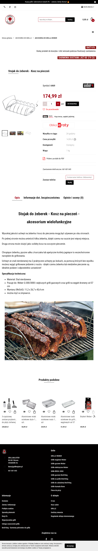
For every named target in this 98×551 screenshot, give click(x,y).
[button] (53, 450)
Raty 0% (5, 516)
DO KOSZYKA (72, 104)
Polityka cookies (8, 509)
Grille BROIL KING (57, 471)
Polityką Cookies (34, 543)
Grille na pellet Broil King (59, 479)
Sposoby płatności (8, 512)
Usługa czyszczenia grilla (11, 524)
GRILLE (53, 509)
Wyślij (70, 182)
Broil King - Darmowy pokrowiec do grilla (16, 528)
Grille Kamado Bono (58, 486)
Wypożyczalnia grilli (9, 520)
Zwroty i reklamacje (9, 505)
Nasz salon (55, 505)
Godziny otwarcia (57, 512)
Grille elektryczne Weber (59, 467)
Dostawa (5, 501)
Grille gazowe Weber (58, 464)
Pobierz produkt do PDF (55, 158)
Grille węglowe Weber (58, 460)
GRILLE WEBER (56, 456)
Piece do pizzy (56, 490)
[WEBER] (88, 85)
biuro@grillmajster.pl (15, 467)
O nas (53, 501)
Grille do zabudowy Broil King (61, 483)
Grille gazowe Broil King (59, 475)
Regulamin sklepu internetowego (62, 516)
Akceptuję (70, 546)
